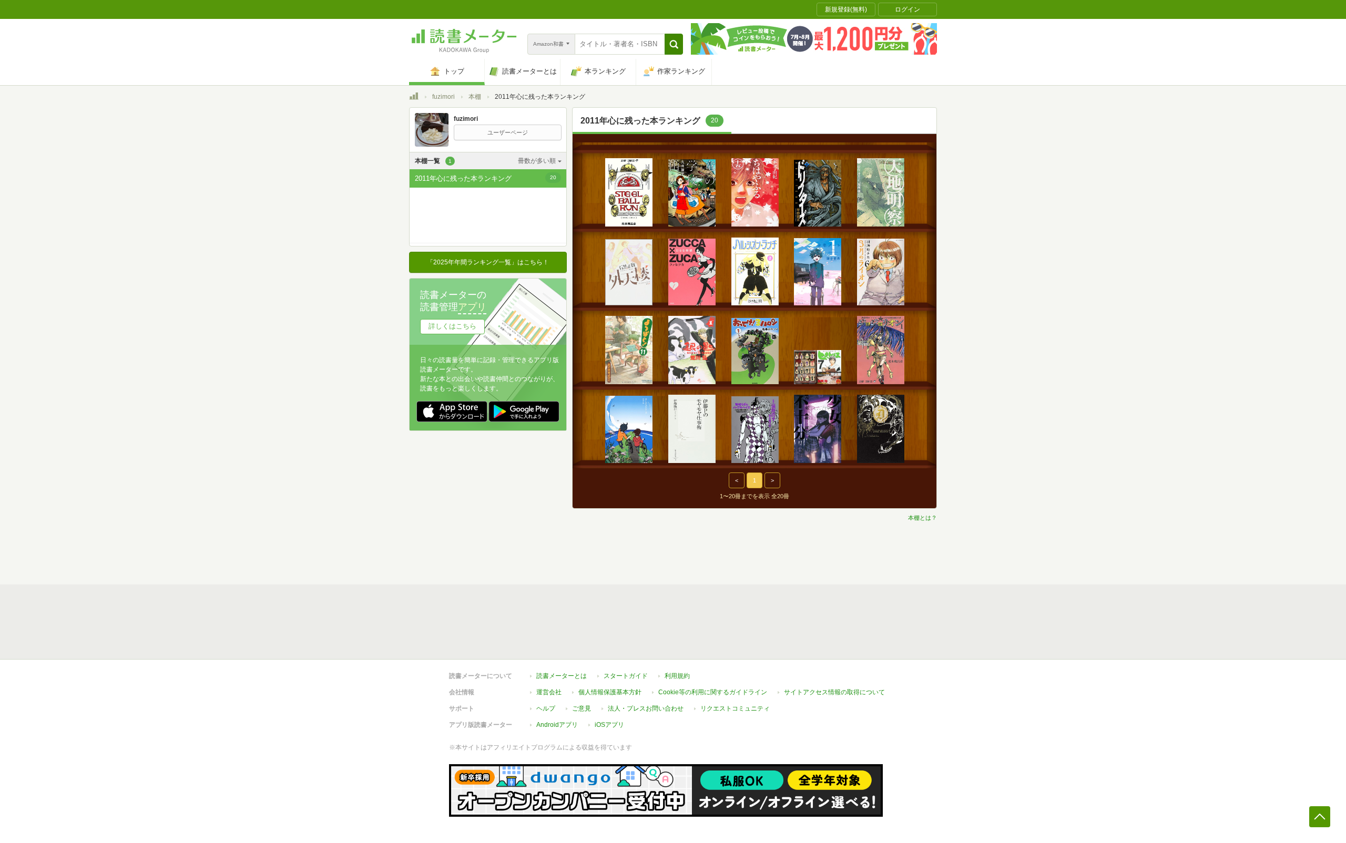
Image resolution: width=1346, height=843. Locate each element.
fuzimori (443, 96)
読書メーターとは (561, 676)
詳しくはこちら (452, 326)
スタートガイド (626, 676)
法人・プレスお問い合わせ (646, 708)
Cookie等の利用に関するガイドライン (712, 692)
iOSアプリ (609, 725)
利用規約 (677, 676)
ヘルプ (545, 708)
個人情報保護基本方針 (609, 692)
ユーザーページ (507, 132)
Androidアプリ (557, 725)
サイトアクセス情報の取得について (834, 692)
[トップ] (414, 97)
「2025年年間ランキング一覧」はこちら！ (488, 262)
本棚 (474, 96)
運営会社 (549, 692)
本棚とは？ (922, 518)
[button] (674, 44)
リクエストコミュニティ (735, 708)
